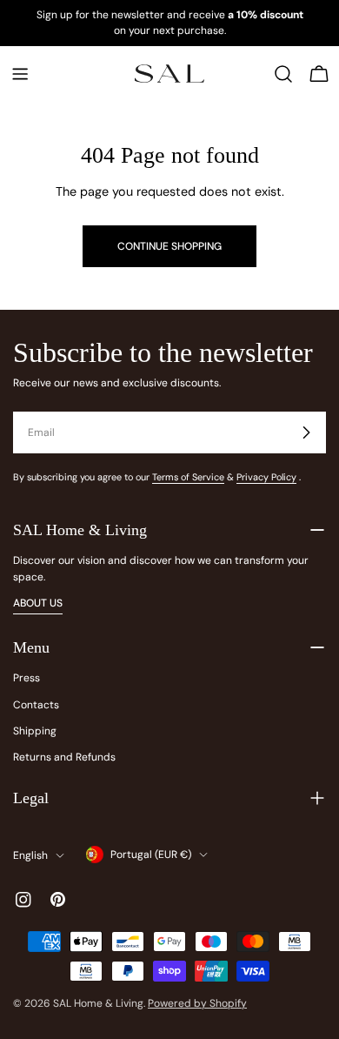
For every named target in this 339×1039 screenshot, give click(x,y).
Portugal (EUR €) (150, 854)
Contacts (36, 705)
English (30, 855)
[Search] (283, 74)
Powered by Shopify (197, 1003)
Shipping (34, 731)
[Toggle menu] (20, 74)
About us (38, 603)
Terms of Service (188, 477)
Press (26, 678)
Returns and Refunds (64, 757)
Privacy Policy (266, 477)
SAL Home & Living (98, 1003)
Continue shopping (169, 246)
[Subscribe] (306, 432)
